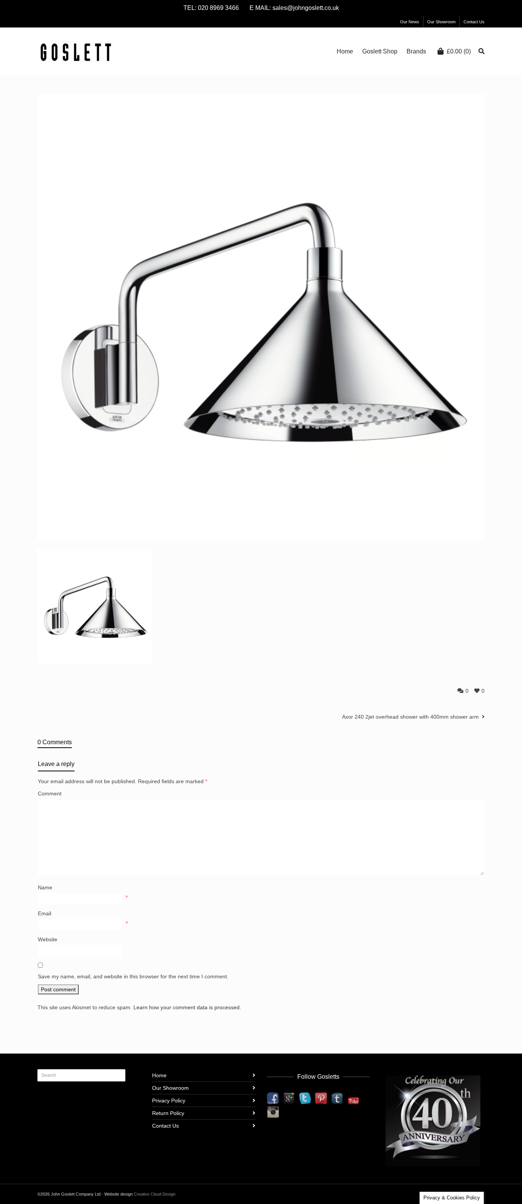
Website (47, 939)
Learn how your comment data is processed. (187, 1007)
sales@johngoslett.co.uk (305, 8)
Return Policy (168, 1113)
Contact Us (474, 21)
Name (45, 887)
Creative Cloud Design (154, 1194)
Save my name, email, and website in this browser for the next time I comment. (133, 976)
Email (44, 913)
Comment (50, 793)
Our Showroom (441, 21)
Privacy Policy (168, 1100)
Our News (409, 21)
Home (159, 1075)
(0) (459, 51)
